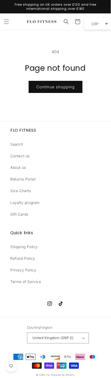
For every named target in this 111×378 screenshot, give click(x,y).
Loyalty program (25, 202)
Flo (48, 375)
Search (16, 144)
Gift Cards (19, 214)
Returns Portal (23, 179)
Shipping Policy (24, 247)
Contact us (20, 156)
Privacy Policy (23, 270)
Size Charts (20, 190)
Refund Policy (22, 258)
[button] (6, 21)
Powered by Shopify (63, 375)
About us (18, 167)
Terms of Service (25, 281)
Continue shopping (55, 86)
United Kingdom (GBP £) (53, 338)
